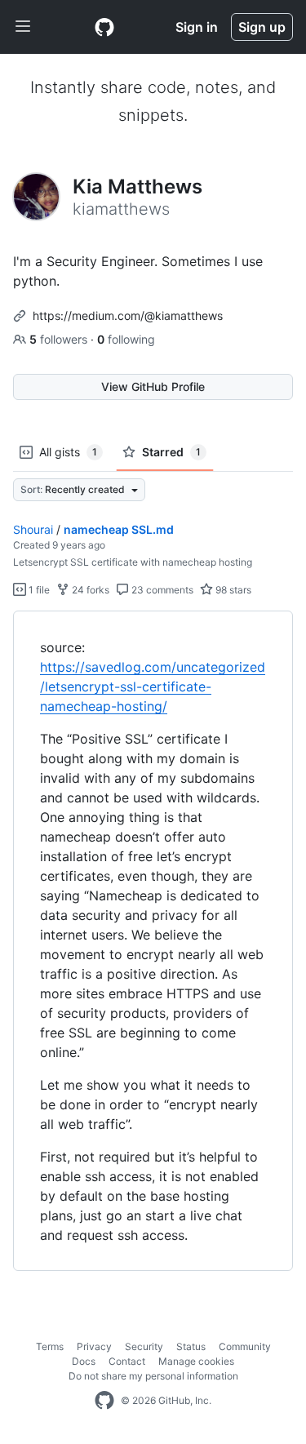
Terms (50, 1346)
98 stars (232, 590)
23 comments (161, 590)
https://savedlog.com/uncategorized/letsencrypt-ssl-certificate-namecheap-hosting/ (152, 686)
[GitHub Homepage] (104, 1400)
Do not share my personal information (153, 1376)
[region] (153, 941)
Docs (83, 1361)
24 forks (89, 590)
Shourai (33, 529)
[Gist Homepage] (104, 27)
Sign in (196, 27)
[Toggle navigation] (23, 27)
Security (144, 1346)
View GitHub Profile (153, 386)
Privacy (94, 1346)
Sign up (262, 27)
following (126, 339)
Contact (127, 1361)
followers (60, 339)
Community (245, 1346)
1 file (38, 590)
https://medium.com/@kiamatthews (128, 315)
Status (191, 1346)
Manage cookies (196, 1361)
